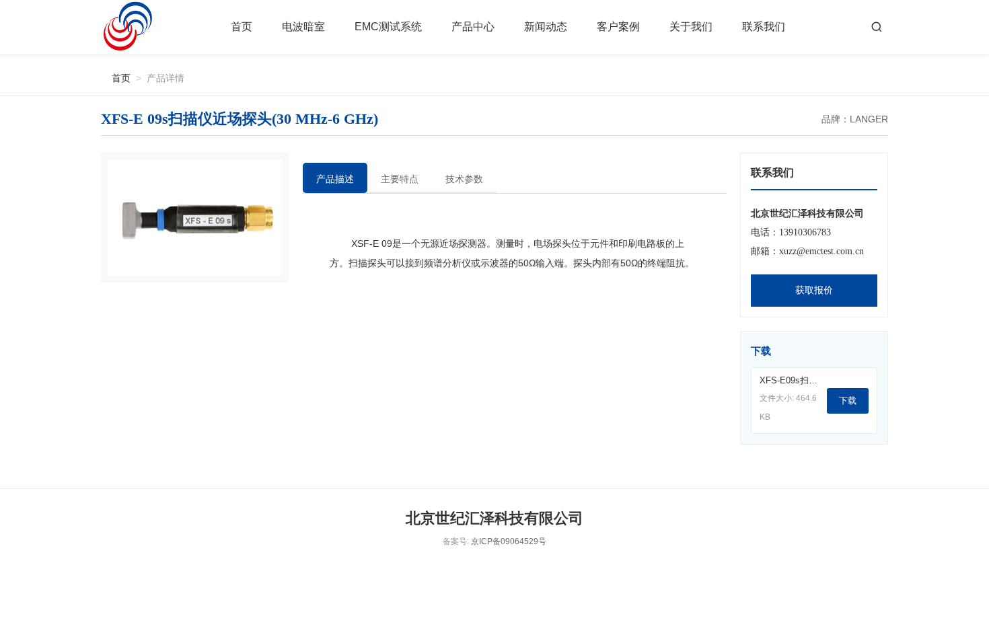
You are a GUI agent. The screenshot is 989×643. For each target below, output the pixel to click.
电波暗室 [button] (303, 26)
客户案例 (618, 26)
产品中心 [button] (472, 26)
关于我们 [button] (690, 26)
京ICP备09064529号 (508, 541)
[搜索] (876, 26)
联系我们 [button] (763, 26)
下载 (847, 400)
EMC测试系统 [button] (388, 26)
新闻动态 (545, 26)
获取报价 (814, 290)
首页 (241, 26)
